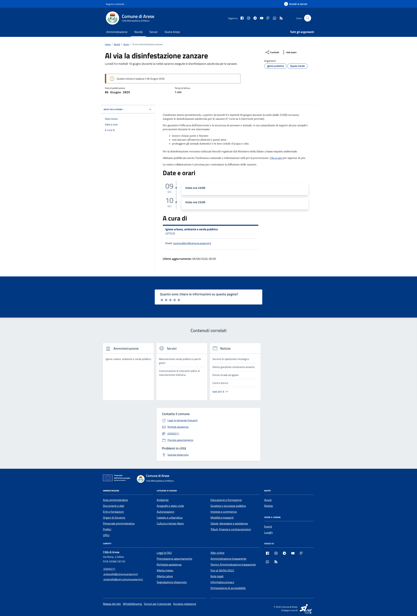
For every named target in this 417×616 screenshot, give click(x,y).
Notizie (268, 506)
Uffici (106, 535)
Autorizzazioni (165, 512)
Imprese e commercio (223, 512)
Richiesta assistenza (169, 564)
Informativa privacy (222, 582)
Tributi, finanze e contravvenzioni (230, 529)
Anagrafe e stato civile (170, 506)
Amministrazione (116, 32)
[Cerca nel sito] (307, 18)
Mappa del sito (112, 604)
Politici (107, 529)
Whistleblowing (132, 604)
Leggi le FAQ (164, 553)
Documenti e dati (113, 506)
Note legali (216, 576)
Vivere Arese (172, 32)
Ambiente (163, 500)
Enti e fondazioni (113, 512)
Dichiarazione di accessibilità (227, 588)
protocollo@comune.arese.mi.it (120, 574)
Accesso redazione (184, 604)
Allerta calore (165, 576)
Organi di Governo (114, 517)
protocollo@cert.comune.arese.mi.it (123, 579)
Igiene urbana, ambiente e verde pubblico (191, 229)
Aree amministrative (115, 500)
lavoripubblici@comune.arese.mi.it (192, 243)
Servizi (153, 32)
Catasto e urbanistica (169, 517)
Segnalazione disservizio (172, 582)
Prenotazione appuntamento (174, 558)
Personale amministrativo (119, 523)
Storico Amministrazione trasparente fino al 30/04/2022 (233, 567)
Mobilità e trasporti (222, 517)
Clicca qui (276, 158)
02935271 (109, 569)
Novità (138, 32)
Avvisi (268, 500)
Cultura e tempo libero (170, 523)
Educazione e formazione (226, 500)
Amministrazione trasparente (228, 558)
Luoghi (268, 532)
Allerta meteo (165, 570)
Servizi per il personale (157, 604)
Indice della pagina (113, 109)
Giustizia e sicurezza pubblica (228, 506)
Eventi (268, 526)
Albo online (217, 553)
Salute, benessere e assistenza (229, 523)
